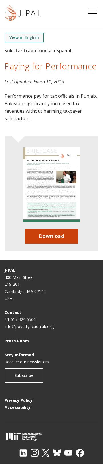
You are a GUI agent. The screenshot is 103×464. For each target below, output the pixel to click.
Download (51, 236)
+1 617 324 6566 (20, 319)
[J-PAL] (23, 14)
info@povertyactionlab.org (29, 326)
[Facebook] (80, 453)
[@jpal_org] (35, 453)
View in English (24, 37)
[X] (45, 453)
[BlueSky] (57, 453)
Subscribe (23, 375)
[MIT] (51, 436)
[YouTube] (68, 453)
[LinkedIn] (23, 453)
